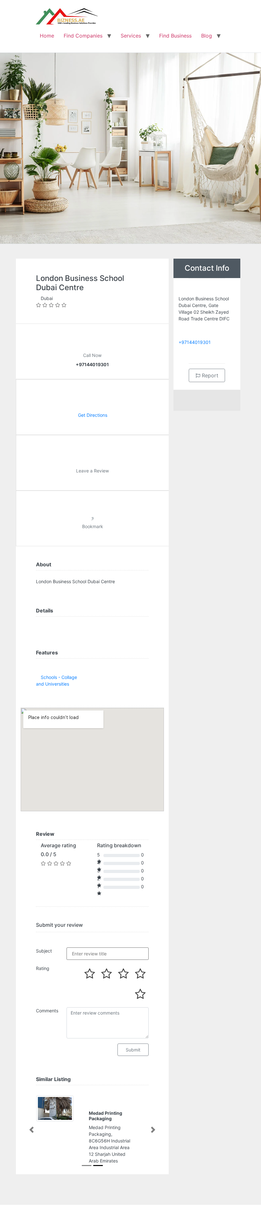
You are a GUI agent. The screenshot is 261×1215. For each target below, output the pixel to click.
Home (47, 35)
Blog (206, 35)
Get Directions (92, 415)
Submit (133, 1049)
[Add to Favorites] (92, 515)
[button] (31, 1129)
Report (209, 375)
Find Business (175, 35)
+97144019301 (195, 342)
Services (131, 35)
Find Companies (83, 35)
